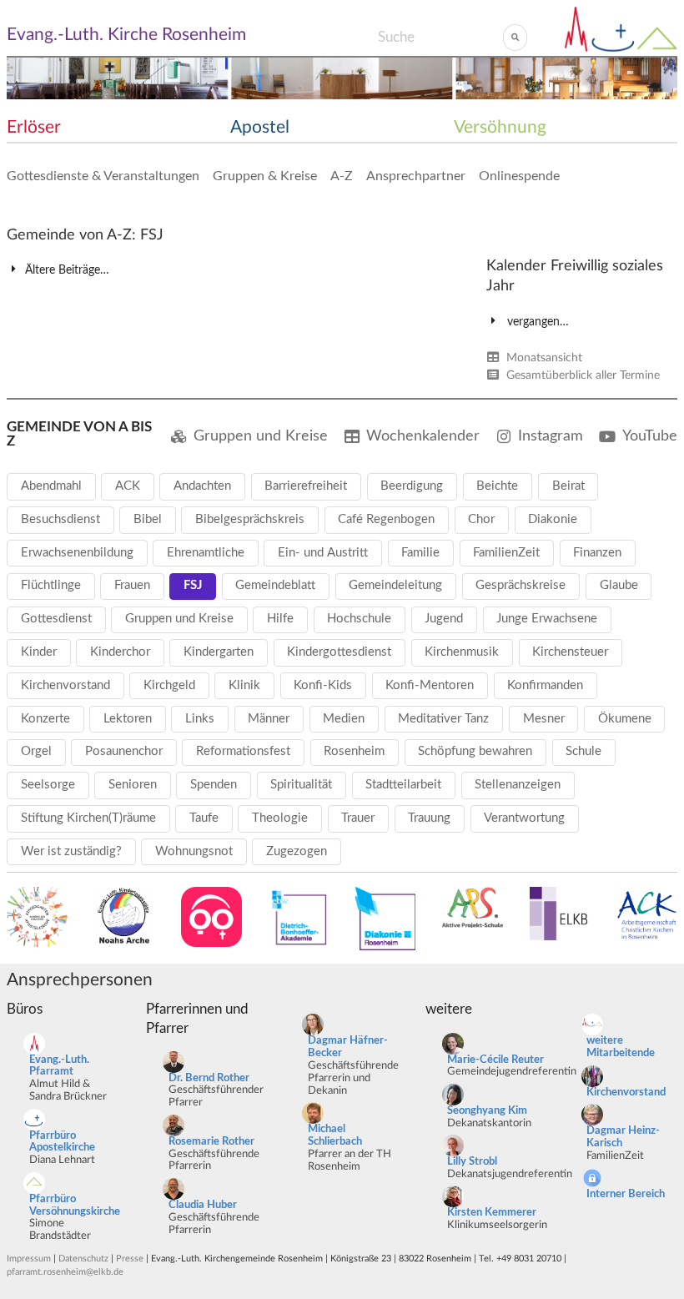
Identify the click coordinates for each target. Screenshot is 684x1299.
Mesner (544, 718)
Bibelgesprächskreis (249, 519)
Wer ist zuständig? (71, 851)
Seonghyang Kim (487, 1110)
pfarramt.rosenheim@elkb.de (65, 1271)
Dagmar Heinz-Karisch (623, 1137)
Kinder (39, 652)
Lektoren (127, 718)
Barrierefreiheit (305, 486)
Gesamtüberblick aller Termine (581, 375)
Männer (268, 718)
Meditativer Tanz (443, 718)
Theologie (280, 818)
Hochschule (359, 618)
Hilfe (280, 618)
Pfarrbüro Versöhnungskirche (74, 1205)
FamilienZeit (506, 552)
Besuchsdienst (60, 519)
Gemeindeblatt (275, 585)
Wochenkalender (423, 436)
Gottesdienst (56, 618)
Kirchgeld (169, 685)
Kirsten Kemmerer (491, 1212)
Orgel (36, 751)
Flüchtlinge (51, 585)
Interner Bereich (625, 1194)
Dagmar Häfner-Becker (348, 1047)
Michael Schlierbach (335, 1135)
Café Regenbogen (386, 519)
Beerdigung (411, 486)
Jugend (444, 618)
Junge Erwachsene (546, 618)
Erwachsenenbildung (77, 552)
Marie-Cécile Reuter (495, 1060)
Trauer (358, 818)
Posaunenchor (124, 751)
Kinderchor (120, 652)
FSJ (193, 585)
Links (199, 718)
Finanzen (597, 552)
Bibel (147, 519)
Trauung (429, 818)
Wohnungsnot (194, 851)
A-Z (341, 176)
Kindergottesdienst (339, 652)
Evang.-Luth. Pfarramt (59, 1066)
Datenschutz (83, 1258)
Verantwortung (524, 818)
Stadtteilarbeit (403, 784)
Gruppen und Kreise (261, 436)
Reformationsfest (243, 751)
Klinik (244, 685)
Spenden (213, 784)
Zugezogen (296, 851)
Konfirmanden (545, 685)
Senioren (132, 784)
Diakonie (552, 519)
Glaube (619, 585)
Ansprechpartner (415, 176)
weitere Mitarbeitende (620, 1047)
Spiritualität (301, 784)
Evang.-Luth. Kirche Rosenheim (126, 34)
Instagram (550, 436)
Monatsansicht (542, 358)
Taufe (204, 818)
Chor (481, 519)
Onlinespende (519, 176)
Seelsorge (48, 784)
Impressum (29, 1258)
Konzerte (45, 718)
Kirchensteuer (570, 652)
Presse (129, 1258)
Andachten (202, 486)
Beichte (497, 486)
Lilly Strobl (472, 1161)
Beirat (568, 486)
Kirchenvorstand (65, 685)
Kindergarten (219, 652)
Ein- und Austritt (323, 552)
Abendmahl (51, 486)
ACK (127, 486)
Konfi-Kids (323, 685)
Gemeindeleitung (395, 585)
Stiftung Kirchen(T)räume (88, 818)
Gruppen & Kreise (265, 176)
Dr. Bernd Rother (208, 1078)
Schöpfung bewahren (475, 751)
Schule (583, 751)
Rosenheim (354, 751)
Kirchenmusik (462, 652)
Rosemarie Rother (211, 1141)
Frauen (132, 585)
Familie (420, 552)
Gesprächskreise (520, 585)
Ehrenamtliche (205, 552)
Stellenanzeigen (518, 784)
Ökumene (624, 718)
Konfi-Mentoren (429, 685)
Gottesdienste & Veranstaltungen (103, 176)
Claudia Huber (202, 1205)
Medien (344, 718)
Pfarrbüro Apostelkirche (62, 1142)
